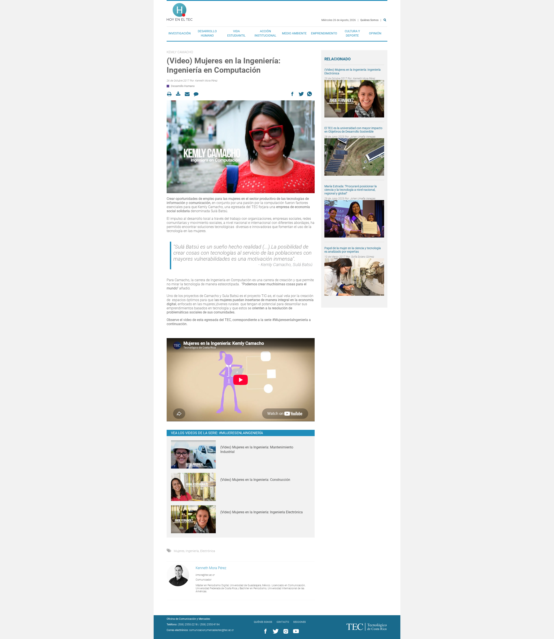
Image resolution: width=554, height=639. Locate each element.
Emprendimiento (324, 33)
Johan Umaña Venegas (362, 136)
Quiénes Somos (369, 20)
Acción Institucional (265, 33)
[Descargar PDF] (179, 94)
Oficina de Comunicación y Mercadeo (188, 618)
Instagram (285, 631)
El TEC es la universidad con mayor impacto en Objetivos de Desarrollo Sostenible (353, 129)
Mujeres (179, 551)
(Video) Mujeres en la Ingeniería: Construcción (255, 480)
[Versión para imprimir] (170, 94)
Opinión (375, 33)
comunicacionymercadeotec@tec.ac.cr (211, 630)
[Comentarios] (197, 94)
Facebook (264, 631)
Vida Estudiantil (236, 33)
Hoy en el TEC (180, 11)
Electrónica (207, 551)
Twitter (274, 631)
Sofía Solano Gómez (362, 256)
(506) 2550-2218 (188, 624)
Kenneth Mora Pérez (206, 80)
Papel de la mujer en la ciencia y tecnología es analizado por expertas (352, 250)
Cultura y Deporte (352, 33)
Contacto (283, 622)
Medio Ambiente (294, 33)
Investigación (179, 33)
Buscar (385, 33)
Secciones (299, 622)
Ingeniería (192, 551)
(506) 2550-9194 (210, 624)
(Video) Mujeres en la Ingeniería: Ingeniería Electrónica (261, 512)
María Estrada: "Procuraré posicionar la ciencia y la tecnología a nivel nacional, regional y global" (350, 190)
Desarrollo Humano (207, 33)
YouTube (295, 631)
